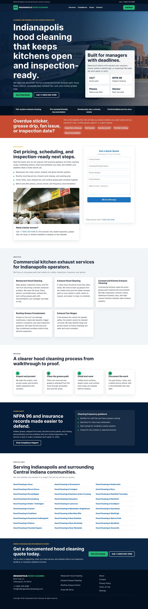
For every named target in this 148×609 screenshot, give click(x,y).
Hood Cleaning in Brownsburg (26, 499)
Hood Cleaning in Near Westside (68, 528)
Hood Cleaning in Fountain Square (27, 528)
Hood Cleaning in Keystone (66, 499)
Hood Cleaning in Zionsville (107, 528)
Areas (91, 7)
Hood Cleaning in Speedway (108, 508)
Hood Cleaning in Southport (107, 504)
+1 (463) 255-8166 (27, 232)
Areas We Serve (67, 590)
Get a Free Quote (98, 554)
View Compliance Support (27, 443)
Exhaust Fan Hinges (67, 313)
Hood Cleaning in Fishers (24, 523)
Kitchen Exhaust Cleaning (71, 580)
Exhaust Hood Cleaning (69, 281)
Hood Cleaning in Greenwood (67, 484)
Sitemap (102, 591)
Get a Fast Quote (23, 95)
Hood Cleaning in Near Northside (68, 523)
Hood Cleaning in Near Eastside (68, 518)
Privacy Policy (105, 583)
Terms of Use (104, 587)
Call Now (129, 7)
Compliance (82, 7)
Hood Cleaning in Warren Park (108, 518)
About (101, 576)
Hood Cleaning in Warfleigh (107, 513)
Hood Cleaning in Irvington (66, 489)
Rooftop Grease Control (70, 585)
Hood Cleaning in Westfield (107, 523)
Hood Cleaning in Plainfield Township (112, 494)
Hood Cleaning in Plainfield (107, 499)
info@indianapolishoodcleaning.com (28, 589)
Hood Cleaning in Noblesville (108, 484)
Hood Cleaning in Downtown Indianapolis (30, 518)
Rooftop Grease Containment (30, 313)
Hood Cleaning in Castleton (25, 513)
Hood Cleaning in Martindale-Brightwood (72, 508)
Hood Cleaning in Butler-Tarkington (28, 504)
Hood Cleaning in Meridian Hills (68, 513)
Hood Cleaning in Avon (23, 484)
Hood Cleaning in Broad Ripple (26, 494)
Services (72, 7)
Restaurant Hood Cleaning (29, 281)
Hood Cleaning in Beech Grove (26, 489)
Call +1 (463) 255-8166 (127, 2)
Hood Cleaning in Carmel (23, 508)
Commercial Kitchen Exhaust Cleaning (112, 282)
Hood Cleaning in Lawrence (66, 504)
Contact (99, 7)
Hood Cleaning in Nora (105, 489)
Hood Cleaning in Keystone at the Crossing (73, 494)
